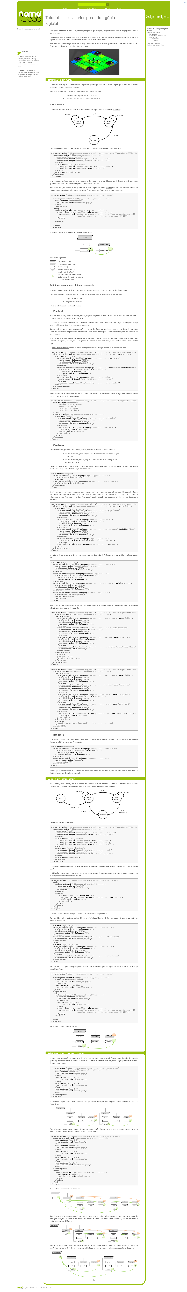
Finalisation (154, 42)
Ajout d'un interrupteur (154, 43)
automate (116, 109)
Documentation (92, 8)
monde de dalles (64, 87)
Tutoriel (107, 8)
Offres (65, 8)
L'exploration (155, 39)
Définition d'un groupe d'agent (156, 45)
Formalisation (153, 34)
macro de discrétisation (60, 347)
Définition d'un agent (153, 32)
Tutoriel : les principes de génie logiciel (28, 29)
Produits (77, 8)
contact (119, 8)
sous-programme (82, 181)
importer (109, 187)
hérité (129, 966)
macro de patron (68, 396)
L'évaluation (154, 40)
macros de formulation (72, 608)
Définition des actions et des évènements (157, 36)
